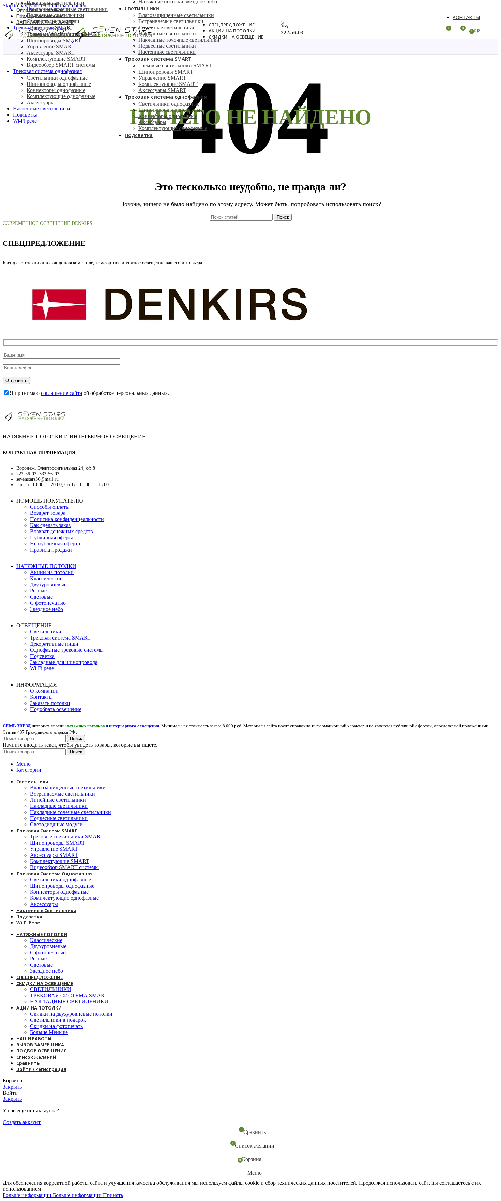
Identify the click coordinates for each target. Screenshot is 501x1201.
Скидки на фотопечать (56, 1026)
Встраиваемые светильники (170, 21)
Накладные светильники (55, 3)
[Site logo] (38, 40)
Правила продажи (51, 550)
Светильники (45, 631)
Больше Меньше (49, 1032)
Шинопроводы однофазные (59, 84)
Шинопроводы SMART (165, 72)
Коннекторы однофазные (56, 90)
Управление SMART (51, 46)
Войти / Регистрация (41, 1069)
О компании (44, 691)
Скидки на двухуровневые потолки (71, 1014)
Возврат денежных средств (61, 531)
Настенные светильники (167, 52)
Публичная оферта (51, 537)
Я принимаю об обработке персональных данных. (89, 393)
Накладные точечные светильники (67, 9)
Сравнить (28, 1063)
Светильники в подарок (58, 1020)
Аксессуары (41, 102)
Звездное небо (46, 609)
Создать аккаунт (22, 1122)
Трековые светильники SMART (175, 65)
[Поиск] (170, 30)
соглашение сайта (61, 393)
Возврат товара (47, 513)
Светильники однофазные (57, 78)
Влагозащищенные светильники (176, 15)
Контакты (41, 697)
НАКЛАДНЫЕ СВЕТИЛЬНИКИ (69, 1001)
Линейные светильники (166, 27)
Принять (113, 1195)
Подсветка (42, 656)
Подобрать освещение (55, 709)
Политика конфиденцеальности (67, 519)
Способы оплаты (50, 507)
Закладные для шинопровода (63, 662)
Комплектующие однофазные (61, 96)
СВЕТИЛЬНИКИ (50, 989)
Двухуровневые (48, 584)
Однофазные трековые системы (67, 650)
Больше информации (52, 1195)
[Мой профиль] (433, 30)
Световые (41, 597)
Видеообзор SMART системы (61, 65)
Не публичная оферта (55, 543)
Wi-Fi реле (42, 668)
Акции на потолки (52, 572)
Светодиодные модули (53, 21)
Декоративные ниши (54, 644)
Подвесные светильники (55, 15)
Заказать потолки (50, 703)
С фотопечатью (48, 603)
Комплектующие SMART (56, 59)
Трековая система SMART (60, 638)
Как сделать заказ (50, 525)
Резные (38, 591)
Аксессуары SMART (51, 53)
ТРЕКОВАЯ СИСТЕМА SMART (69, 995)
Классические (46, 578)
